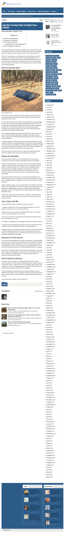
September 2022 (51, 213)
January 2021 (50, 262)
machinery (53, 80)
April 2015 (49, 416)
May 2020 (49, 281)
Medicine (55, 82)
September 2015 (51, 404)
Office (47, 84)
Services (53, 11)
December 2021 (51, 235)
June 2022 (49, 221)
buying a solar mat (11, 151)
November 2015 (51, 399)
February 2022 (50, 230)
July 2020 (49, 276)
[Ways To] (12, 5)
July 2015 (49, 409)
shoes (58, 86)
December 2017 (51, 341)
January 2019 (50, 310)
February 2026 (50, 117)
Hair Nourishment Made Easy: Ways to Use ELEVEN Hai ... (55, 492)
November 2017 (51, 344)
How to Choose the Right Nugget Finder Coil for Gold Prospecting (24, 308)
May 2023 (49, 194)
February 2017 (50, 363)
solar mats (24, 279)
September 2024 (51, 155)
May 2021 (49, 252)
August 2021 (50, 245)
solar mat (19, 279)
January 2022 (50, 233)
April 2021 (49, 254)
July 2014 (49, 438)
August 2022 (50, 216)
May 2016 (49, 385)
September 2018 (51, 320)
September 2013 (51, 462)
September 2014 (51, 433)
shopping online (50, 88)
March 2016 (50, 390)
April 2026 (49, 112)
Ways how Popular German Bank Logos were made (34, 492)
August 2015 (50, 407)
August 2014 (50, 436)
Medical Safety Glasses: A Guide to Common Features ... (56, 515)
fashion (55, 68)
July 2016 (49, 380)
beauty (48, 57)
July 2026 (49, 107)
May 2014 (49, 443)
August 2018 (50, 322)
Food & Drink (11, 11)
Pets (56, 84)
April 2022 (49, 226)
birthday (53, 57)
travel (59, 90)
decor (47, 66)
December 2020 (51, 264)
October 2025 (50, 124)
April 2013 (49, 474)
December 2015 (51, 397)
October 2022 (50, 211)
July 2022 (49, 218)
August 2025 (50, 129)
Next (41, 20)
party (52, 84)
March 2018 (50, 334)
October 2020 (50, 269)
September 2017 (51, 346)
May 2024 (49, 165)
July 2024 (49, 160)
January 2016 (50, 395)
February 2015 (50, 421)
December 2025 (51, 119)
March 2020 (50, 286)
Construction (49, 64)
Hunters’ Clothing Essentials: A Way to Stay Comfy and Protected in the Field (24, 315)
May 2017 (49, 356)
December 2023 (51, 177)
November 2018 (51, 315)
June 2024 (49, 163)
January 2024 (50, 175)
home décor (49, 78)
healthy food (49, 76)
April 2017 (49, 358)
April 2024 (49, 168)
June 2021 (49, 250)
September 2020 (51, 271)
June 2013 (49, 470)
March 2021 (50, 257)
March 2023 (50, 199)
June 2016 (49, 383)
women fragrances (50, 94)
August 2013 (50, 465)
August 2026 (50, 105)
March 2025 (50, 141)
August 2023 (50, 187)
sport (57, 88)
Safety (53, 86)
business (48, 59)
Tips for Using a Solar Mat (9, 42)
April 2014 (49, 445)
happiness (54, 74)
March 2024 (50, 170)
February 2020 (50, 288)
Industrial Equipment (43, 11)
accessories (49, 55)
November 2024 (51, 151)
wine (51, 92)
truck (47, 92)
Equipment (48, 68)
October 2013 (50, 460)
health (59, 74)
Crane (55, 64)
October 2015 (50, 402)
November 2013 (51, 457)
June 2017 (49, 354)
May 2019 (49, 303)
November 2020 (51, 267)
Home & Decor (32, 11)
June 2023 (49, 192)
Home (4, 11)
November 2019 (51, 293)
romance (48, 86)
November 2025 (51, 122)
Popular (47, 21)
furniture (55, 72)
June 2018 (49, 327)
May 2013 (49, 472)
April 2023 (49, 197)
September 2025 (51, 126)
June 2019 (49, 300)
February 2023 (50, 201)
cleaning (54, 61)
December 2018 (51, 313)
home (55, 76)
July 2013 (49, 467)
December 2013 (51, 455)
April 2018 (49, 332)
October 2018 (50, 317)
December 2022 (51, 206)
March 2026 (50, 114)
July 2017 (49, 351)
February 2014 (50, 450)
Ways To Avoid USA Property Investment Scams (35, 500)
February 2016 (50, 392)
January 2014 (50, 453)
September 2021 (51, 242)
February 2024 (50, 172)
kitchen (48, 80)
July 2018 (49, 325)
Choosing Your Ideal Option (10, 40)
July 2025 (49, 131)
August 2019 (50, 296)
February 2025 (50, 143)
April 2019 (49, 305)
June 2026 (49, 110)
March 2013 (50, 477)
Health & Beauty (21, 11)
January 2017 (50, 366)
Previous (5, 20)
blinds (58, 57)
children (48, 61)
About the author (39, 291)
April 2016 (49, 387)
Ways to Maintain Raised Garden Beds (19, 322)
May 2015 (49, 414)
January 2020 (50, 291)
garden (48, 74)
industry (56, 78)
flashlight (58, 70)
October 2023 (50, 182)
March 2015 (50, 419)
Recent (52, 21)
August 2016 (50, 378)
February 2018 (50, 337)
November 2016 (51, 370)
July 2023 (49, 189)
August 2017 (50, 349)
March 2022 (50, 228)
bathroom (56, 55)
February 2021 (50, 259)
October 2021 (50, 240)
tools (55, 90)
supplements (49, 90)
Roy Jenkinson (9, 31)
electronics (53, 66)
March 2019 (50, 308)
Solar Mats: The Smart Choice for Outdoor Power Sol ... (19, 16)
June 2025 (49, 134)
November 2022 (51, 209)
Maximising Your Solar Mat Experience (15, 44)
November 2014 (51, 428)
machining (48, 82)
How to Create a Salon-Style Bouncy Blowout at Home (56, 507)
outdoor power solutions (10, 279)
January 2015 (50, 424)
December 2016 (51, 368)
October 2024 (50, 153)
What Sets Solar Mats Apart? (10, 38)
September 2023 (51, 184)
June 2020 (49, 279)
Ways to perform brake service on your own (56, 42)
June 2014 (49, 441)
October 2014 (50, 431)
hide (16, 35)
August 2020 (50, 274)
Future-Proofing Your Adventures (11, 46)
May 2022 (49, 223)
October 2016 (50, 373)
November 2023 (51, 180)
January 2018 (50, 339)
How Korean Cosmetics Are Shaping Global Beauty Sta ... (56, 500)
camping (54, 59)
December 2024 (51, 148)
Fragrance (48, 72)
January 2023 (50, 204)
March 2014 (50, 448)
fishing (48, 70)
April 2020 (49, 283)
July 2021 (49, 247)
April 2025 (49, 139)
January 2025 (50, 146)
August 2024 (50, 158)
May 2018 (49, 329)
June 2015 (49, 412)
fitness (53, 70)
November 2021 (51, 238)
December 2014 (51, 426)
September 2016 (51, 375)
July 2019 (49, 298)
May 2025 (49, 136)
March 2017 (50, 361)
